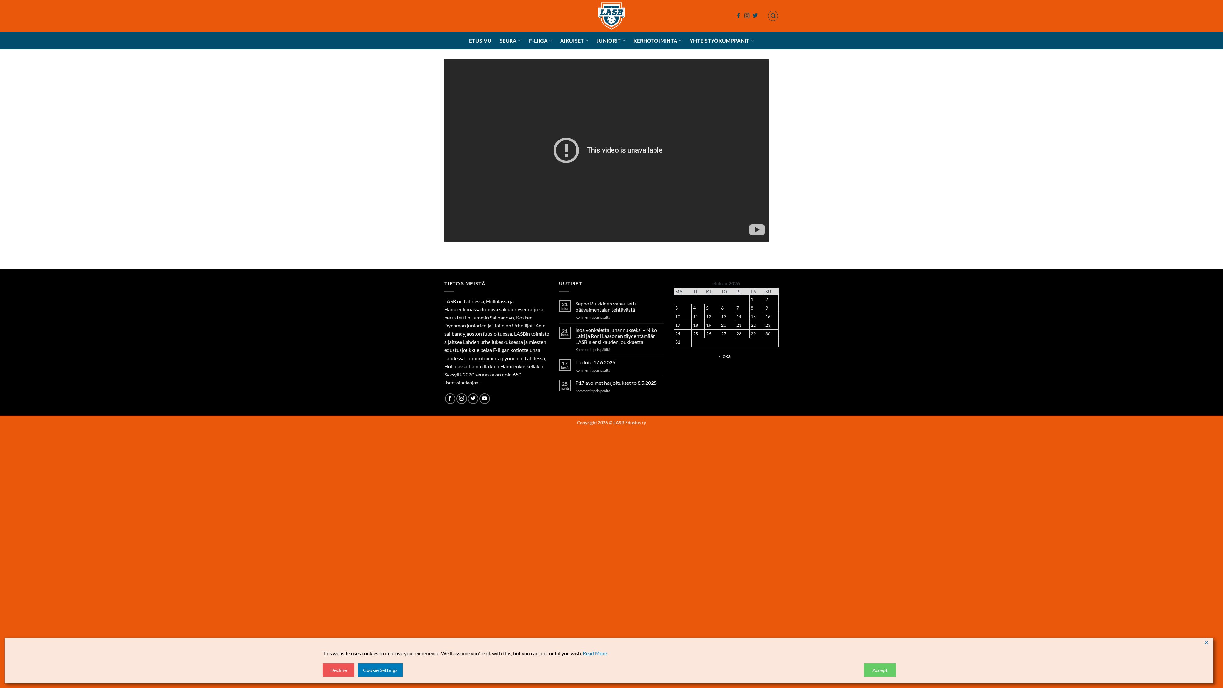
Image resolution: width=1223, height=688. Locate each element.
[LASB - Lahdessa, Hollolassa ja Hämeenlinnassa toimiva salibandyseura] (611, 16)
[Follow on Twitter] (755, 16)
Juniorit (609, 41)
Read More (595, 653)
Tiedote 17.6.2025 (595, 362)
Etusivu (480, 41)
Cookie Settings (380, 670)
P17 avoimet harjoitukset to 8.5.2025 (616, 383)
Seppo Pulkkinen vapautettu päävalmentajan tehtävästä (607, 306)
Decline (338, 670)
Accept (880, 670)
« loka (724, 356)
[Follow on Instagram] (746, 16)
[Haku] (773, 16)
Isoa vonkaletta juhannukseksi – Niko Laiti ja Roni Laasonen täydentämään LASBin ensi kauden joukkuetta (616, 336)
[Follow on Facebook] (738, 16)
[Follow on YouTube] (484, 398)
